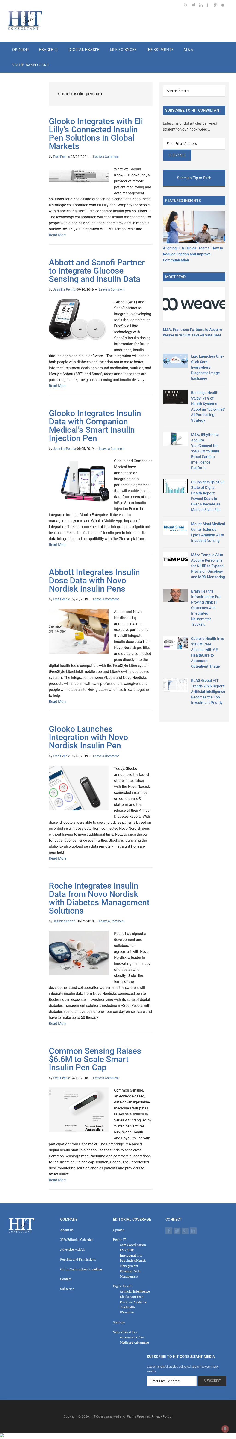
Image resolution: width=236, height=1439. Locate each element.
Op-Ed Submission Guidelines (81, 1269)
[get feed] (188, 6)
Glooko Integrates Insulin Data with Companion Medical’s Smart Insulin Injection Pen (95, 426)
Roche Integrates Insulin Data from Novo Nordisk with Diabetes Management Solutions (99, 898)
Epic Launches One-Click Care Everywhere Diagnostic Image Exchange (207, 367)
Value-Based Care (125, 1332)
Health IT (119, 1239)
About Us (66, 1230)
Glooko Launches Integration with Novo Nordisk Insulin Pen (88, 737)
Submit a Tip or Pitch (194, 178)
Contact (65, 1279)
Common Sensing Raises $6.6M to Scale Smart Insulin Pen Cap (95, 1059)
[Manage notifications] (225, 1429)
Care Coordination (133, 1245)
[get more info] (225, 6)
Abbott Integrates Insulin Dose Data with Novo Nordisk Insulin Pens (94, 580)
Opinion (118, 1230)
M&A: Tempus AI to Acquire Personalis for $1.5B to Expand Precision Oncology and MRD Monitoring (208, 566)
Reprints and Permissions (78, 1259)
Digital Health (123, 1286)
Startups (119, 1322)
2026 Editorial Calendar (76, 1239)
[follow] (195, 6)
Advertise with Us (72, 1249)
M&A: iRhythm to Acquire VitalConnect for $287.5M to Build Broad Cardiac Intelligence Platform (205, 451)
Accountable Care (132, 1337)
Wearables (127, 1312)
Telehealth (127, 1307)
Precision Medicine (133, 1302)
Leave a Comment (106, 156)
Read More (57, 235)
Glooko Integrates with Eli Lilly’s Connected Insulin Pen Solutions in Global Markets (96, 134)
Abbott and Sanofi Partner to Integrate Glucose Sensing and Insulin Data (97, 271)
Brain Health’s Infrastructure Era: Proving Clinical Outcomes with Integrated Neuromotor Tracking (206, 608)
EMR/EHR (127, 1250)
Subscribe (67, 1289)
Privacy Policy (161, 1416)
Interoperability (131, 1255)
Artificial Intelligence (135, 1291)
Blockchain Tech (131, 1296)
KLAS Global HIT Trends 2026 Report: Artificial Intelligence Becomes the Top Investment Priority (208, 691)
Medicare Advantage (134, 1342)
